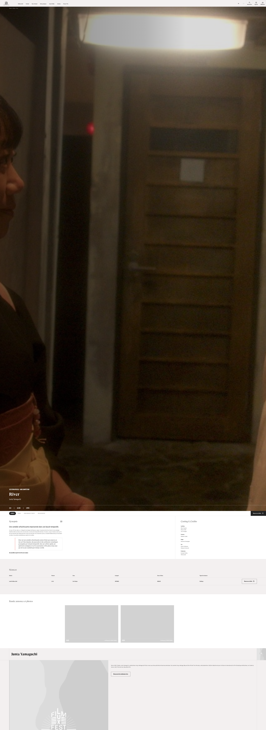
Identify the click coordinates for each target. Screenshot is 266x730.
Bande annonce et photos (29, 513)
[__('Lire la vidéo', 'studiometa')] (36, 624)
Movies (14, 8)
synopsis (12, 513)
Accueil (10, 8)
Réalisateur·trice (41, 513)
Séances (19, 513)
